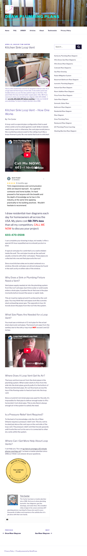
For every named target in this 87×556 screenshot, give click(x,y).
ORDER (23, 30)
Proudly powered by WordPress (26, 551)
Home (7, 30)
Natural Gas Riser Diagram (63, 87)
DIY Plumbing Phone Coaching (64, 127)
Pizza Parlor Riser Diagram (63, 95)
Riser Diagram (59, 115)
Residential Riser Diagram (63, 111)
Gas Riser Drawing (60, 72)
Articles (32, 30)
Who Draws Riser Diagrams (63, 64)
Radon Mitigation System (62, 75)
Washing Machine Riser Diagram (65, 131)
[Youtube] (7, 520)
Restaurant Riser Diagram (63, 123)
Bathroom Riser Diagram (62, 107)
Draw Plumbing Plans (32, 16)
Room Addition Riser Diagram (64, 91)
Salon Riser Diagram (61, 99)
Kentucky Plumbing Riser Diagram (65, 56)
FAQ (14, 30)
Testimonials (52, 30)
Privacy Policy (66, 30)
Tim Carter (25, 44)
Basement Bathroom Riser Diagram (66, 79)
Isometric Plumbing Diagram (64, 83)
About (41, 30)
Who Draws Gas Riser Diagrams (65, 60)
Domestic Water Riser (61, 103)
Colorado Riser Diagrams (62, 68)
